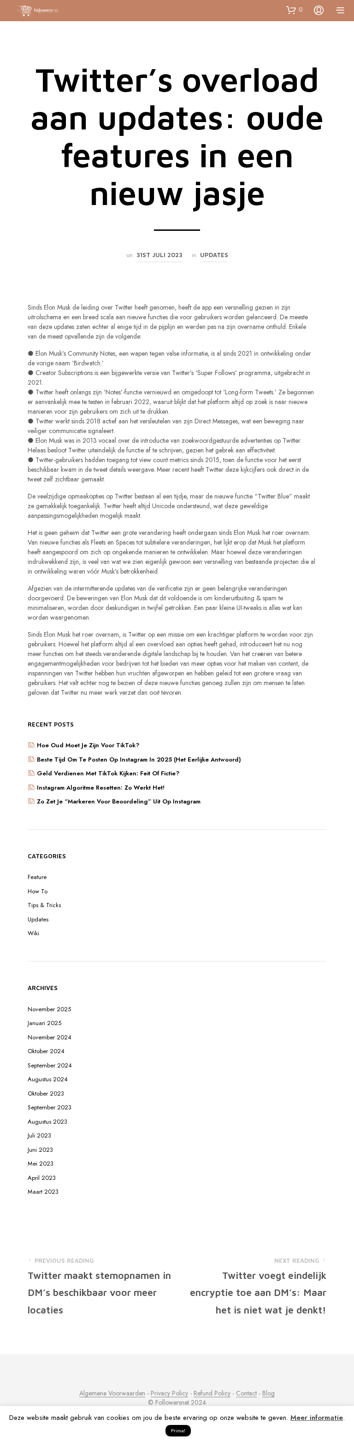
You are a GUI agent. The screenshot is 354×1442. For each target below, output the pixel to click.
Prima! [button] (178, 1430)
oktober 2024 (46, 1051)
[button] (294, 9)
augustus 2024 (48, 1079)
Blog (268, 1393)
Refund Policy (212, 1393)
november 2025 (49, 1009)
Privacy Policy (169, 1393)
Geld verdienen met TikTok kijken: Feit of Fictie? (108, 773)
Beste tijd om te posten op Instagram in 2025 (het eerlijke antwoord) (139, 759)
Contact (246, 1393)
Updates (214, 254)
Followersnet (172, 1403)
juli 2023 (39, 1135)
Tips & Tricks (44, 905)
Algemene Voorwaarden (112, 1393)
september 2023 (49, 1107)
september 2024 (50, 1065)
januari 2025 (44, 1023)
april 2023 (42, 1177)
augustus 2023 (47, 1121)
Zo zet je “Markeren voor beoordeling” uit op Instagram (119, 801)
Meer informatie (316, 1418)
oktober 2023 (46, 1093)
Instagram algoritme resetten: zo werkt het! (101, 787)
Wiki (33, 933)
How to (37, 891)
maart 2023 (43, 1191)
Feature (37, 877)
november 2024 (49, 1037)
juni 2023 (40, 1149)
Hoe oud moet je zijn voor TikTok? (89, 745)
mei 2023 (40, 1163)
